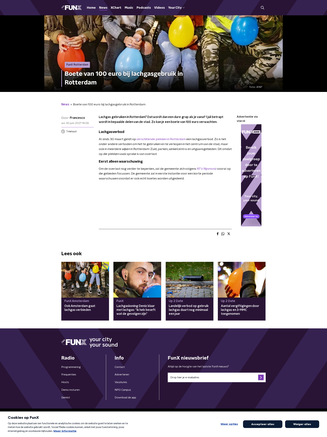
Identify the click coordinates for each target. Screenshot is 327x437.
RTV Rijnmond (206, 168)
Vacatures (121, 382)
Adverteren (122, 374)
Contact (120, 367)
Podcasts (144, 7)
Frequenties (68, 374)
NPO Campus (123, 389)
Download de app (125, 397)
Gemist (65, 397)
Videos (159, 7)
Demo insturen (70, 389)
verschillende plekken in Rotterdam (161, 139)
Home (91, 7)
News (103, 7)
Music (129, 7)
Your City (175, 7)
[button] (262, 8)
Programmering (71, 367)
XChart (116, 7)
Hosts (65, 382)
